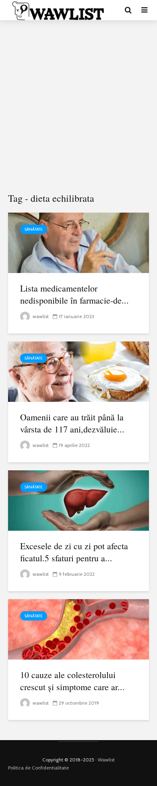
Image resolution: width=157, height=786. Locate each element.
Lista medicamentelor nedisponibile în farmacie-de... (74, 294)
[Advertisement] (78, 106)
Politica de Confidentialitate (38, 768)
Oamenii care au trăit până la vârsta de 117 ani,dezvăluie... (72, 423)
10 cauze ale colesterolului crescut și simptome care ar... (72, 681)
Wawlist (106, 760)
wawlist (40, 316)
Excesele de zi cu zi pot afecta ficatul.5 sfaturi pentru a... (74, 552)
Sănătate (34, 229)
